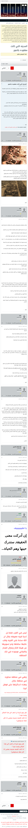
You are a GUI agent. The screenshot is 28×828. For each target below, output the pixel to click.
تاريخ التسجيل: (18, 80)
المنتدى (23, 23)
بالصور (11, 127)
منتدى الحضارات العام (9, 23)
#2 (1, 144)
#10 (2, 606)
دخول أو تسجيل (5, 1)
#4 (1, 326)
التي (16, 127)
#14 (2, 738)
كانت (9, 127)
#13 (2, 709)
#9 (1, 568)
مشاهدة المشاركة (11, 741)
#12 (2, 673)
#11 (2, 629)
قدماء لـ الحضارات (18, 23)
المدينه (14, 127)
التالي (4, 68)
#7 (1, 499)
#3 (1, 219)
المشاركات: (9, 80)
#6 (1, 457)
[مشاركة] (2, 80)
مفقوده (6, 127)
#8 (1, 524)
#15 (2, 793)
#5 (1, 399)
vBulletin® (14, 816)
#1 (1, 84)
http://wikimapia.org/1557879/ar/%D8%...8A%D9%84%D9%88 (16, 692)
